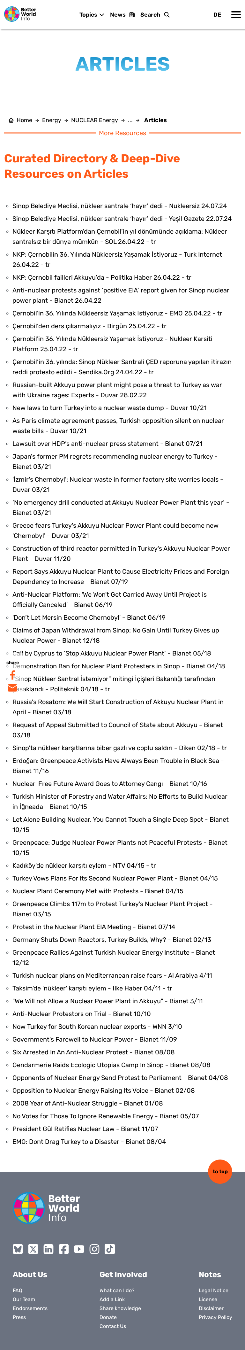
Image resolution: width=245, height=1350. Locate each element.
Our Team (24, 1299)
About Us (30, 1274)
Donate (108, 1317)
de (217, 14)
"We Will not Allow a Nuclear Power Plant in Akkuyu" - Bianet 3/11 (107, 1001)
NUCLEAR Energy (94, 120)
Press (19, 1317)
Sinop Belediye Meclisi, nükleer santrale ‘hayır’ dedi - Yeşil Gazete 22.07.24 (122, 218)
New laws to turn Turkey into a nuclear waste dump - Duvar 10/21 (109, 408)
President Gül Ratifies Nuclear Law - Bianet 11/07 (85, 1129)
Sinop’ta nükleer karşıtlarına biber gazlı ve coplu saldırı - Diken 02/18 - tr (119, 748)
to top (220, 1171)
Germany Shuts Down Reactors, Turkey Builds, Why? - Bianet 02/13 (111, 939)
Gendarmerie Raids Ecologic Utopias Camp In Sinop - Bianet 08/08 (111, 1065)
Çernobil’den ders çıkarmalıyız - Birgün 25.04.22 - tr (89, 326)
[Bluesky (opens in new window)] (18, 1249)
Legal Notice (213, 1290)
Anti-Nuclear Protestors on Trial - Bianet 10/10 (81, 1014)
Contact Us (113, 1326)
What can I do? (117, 1290)
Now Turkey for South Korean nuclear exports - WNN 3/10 (97, 1026)
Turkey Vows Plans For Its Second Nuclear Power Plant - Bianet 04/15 (115, 878)
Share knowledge (120, 1308)
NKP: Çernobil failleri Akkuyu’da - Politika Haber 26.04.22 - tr (101, 277)
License (208, 1299)
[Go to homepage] (20, 14)
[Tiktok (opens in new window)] (110, 1249)
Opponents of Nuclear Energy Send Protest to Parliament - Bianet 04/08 (120, 1078)
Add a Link (112, 1299)
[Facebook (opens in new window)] (64, 1249)
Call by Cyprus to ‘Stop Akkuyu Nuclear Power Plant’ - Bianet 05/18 (111, 653)
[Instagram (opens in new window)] (94, 1249)
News (118, 14)
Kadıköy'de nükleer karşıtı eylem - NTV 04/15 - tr (84, 865)
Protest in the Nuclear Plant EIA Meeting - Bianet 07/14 (93, 927)
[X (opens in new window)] (33, 1249)
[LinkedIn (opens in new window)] (48, 1249)
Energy (51, 120)
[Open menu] (236, 14)
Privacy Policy (215, 1317)
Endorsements (30, 1308)
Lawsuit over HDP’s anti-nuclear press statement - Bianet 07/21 (107, 443)
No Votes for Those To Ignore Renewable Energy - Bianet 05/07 (105, 1116)
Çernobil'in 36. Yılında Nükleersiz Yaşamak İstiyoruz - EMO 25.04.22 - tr (117, 313)
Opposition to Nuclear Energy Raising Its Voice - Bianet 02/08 (103, 1090)
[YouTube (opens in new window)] (79, 1249)
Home (24, 120)
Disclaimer (211, 1308)
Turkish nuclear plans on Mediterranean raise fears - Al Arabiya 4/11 (112, 975)
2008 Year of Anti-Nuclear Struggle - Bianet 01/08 (87, 1103)
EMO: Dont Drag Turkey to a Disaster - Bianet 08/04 (89, 1141)
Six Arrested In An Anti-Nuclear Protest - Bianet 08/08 (93, 1052)
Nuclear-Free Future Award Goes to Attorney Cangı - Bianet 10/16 (109, 784)
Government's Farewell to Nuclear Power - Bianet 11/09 (94, 1039)
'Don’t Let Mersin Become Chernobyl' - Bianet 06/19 (89, 617)
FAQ (17, 1290)
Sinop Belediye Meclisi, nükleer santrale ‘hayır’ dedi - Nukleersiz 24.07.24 (119, 206)
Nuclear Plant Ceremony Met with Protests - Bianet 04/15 (97, 891)
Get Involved (123, 1274)
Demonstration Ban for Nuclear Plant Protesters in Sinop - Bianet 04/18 (118, 666)
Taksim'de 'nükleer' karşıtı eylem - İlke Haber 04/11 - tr (92, 988)
